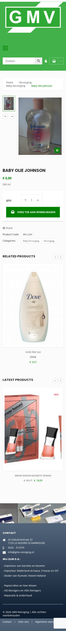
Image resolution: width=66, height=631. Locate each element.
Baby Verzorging (15, 85)
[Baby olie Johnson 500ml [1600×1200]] (9, 103)
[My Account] (45, 60)
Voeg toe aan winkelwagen (36, 212)
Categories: (9, 240)
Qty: (9, 200)
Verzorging (25, 82)
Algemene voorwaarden (49, 621)
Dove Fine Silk (33, 352)
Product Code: (11, 234)
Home (9, 82)
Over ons (23, 621)
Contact (7, 621)
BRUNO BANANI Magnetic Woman (33, 475)
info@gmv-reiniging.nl (21, 552)
